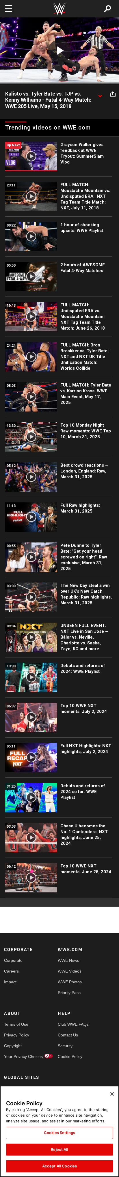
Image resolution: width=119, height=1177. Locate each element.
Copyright (13, 1045)
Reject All (59, 1149)
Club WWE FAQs (71, 1024)
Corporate (13, 960)
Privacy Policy (16, 1035)
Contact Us (68, 1035)
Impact (10, 982)
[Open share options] (112, 94)
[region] (59, 1131)
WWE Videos (69, 971)
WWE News (68, 960)
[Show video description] (100, 94)
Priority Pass (69, 992)
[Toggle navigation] (8, 8)
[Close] (112, 1094)
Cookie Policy (70, 1056)
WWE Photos (70, 982)
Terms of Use (16, 1024)
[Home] (59, 9)
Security (65, 1045)
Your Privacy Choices (17, 1056)
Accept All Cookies (59, 1166)
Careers (11, 971)
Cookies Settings (59, 1132)
